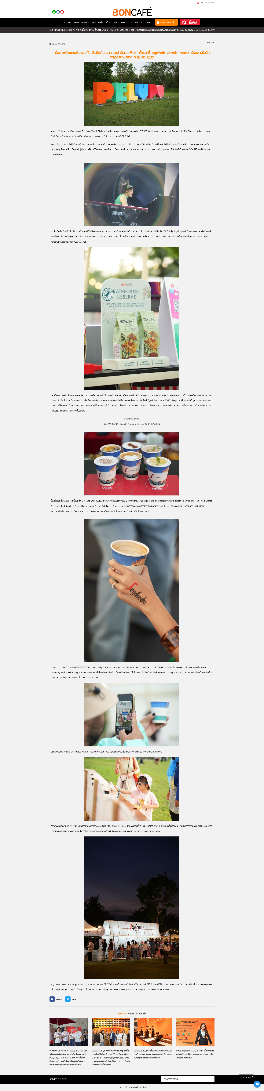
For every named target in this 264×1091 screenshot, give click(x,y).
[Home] (133, 30)
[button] (57, 999)
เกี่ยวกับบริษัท (136, 22)
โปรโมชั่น (67, 22)
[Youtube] (62, 12)
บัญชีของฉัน (210, 2)
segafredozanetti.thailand (111, 511)
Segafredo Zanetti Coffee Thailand (70, 511)
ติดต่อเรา (149, 22)
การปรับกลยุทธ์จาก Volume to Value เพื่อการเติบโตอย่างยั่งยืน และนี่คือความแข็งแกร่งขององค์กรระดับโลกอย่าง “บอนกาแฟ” (195, 1054)
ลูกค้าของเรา (119, 22)
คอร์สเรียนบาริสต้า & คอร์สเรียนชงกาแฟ (91, 22)
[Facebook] (58, 12)
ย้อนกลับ (211, 43)
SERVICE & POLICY (58, 1079)
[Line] (54, 12)
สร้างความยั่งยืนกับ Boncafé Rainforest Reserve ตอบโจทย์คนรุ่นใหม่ (132, 424)
